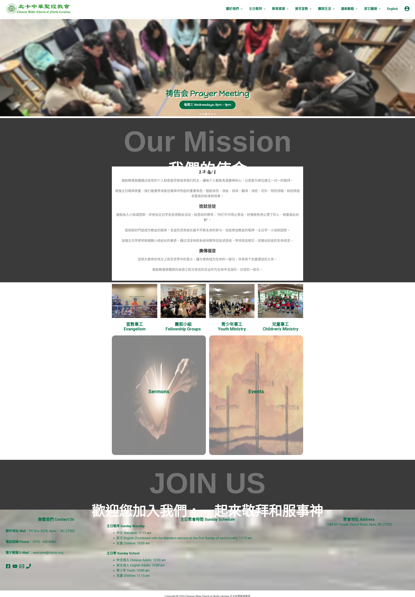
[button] (241, 8)
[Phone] (28, 566)
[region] (207, 67)
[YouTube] (14, 566)
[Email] (21, 566)
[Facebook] (8, 566)
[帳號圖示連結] (407, 8)
